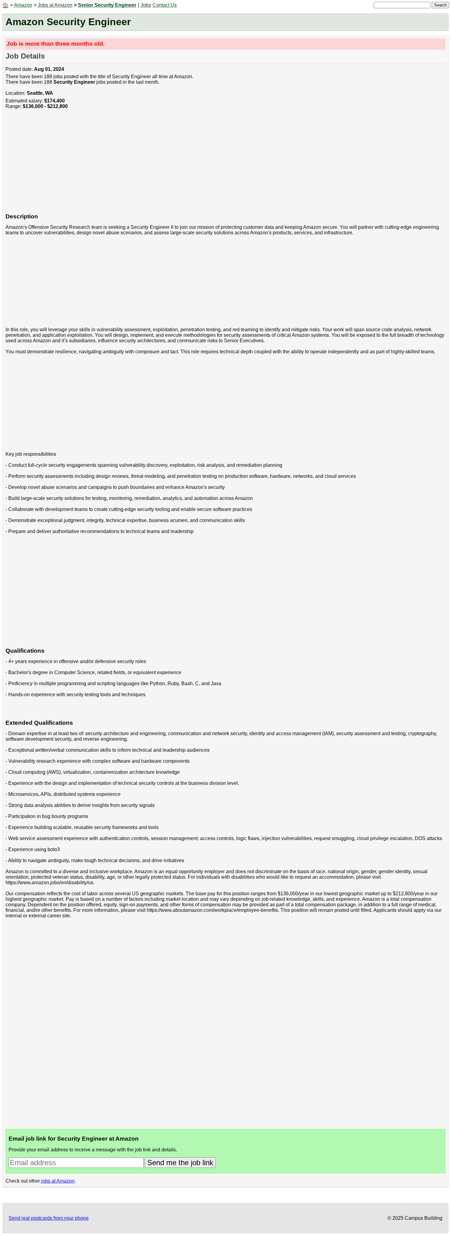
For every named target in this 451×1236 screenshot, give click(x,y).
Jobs (146, 5)
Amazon (23, 5)
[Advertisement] (190, 164)
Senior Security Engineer (107, 5)
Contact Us (164, 5)
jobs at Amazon (58, 1181)
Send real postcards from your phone (49, 1218)
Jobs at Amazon (55, 5)
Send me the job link (180, 1162)
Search (440, 5)
